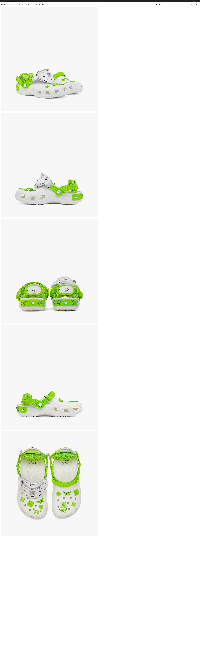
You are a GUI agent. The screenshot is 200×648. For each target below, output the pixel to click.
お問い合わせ (189, 1)
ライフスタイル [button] (29, 4)
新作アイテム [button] (3, 4)
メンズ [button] (22, 4)
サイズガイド (120, 15)
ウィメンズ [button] (18, 4)
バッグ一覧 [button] (8, 4)
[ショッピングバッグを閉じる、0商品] (198, 4)
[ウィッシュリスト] (196, 4)
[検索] (191, 4)
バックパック (13, 4)
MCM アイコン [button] (35, 4)
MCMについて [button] (44, 4)
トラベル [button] (25, 4)
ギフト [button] (40, 4)
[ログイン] (194, 4)
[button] (49, 59)
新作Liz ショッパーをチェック (11, 1)
